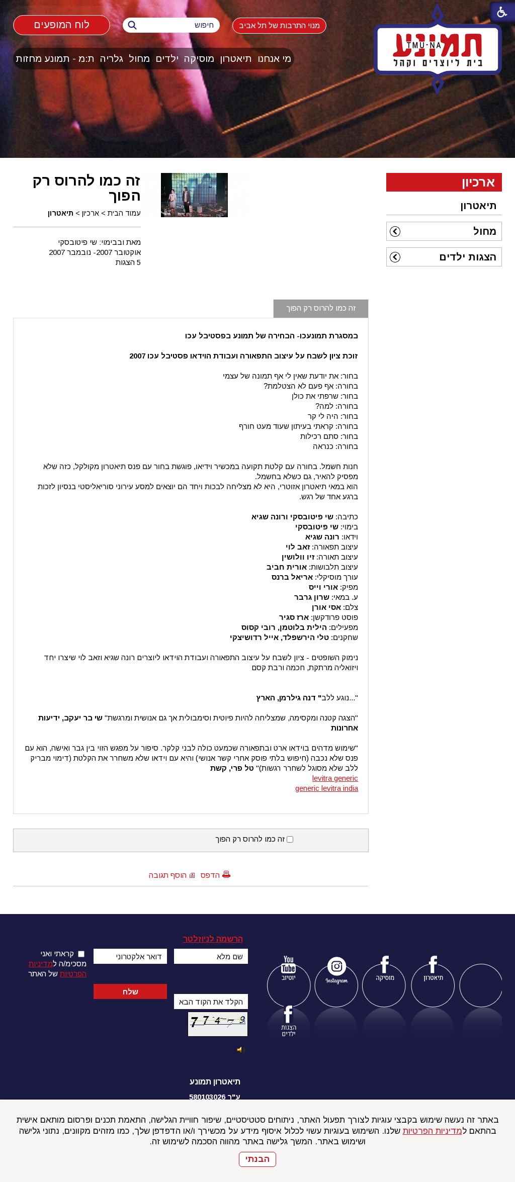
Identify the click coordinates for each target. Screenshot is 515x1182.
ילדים (167, 58)
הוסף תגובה (168, 875)
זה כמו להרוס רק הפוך (87, 188)
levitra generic (335, 778)
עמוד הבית (124, 213)
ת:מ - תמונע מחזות (55, 58)
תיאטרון (236, 58)
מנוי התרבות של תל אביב (279, 25)
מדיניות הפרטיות (432, 1131)
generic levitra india (326, 788)
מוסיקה (199, 58)
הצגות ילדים (467, 256)
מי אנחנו (274, 58)
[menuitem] (274, 58)
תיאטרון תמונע (215, 1081)
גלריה (111, 58)
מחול (139, 58)
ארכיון (90, 213)
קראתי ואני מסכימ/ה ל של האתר (57, 963)
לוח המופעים (61, 25)
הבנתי (257, 1159)
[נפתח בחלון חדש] (288, 970)
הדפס (210, 875)
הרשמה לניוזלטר (213, 939)
